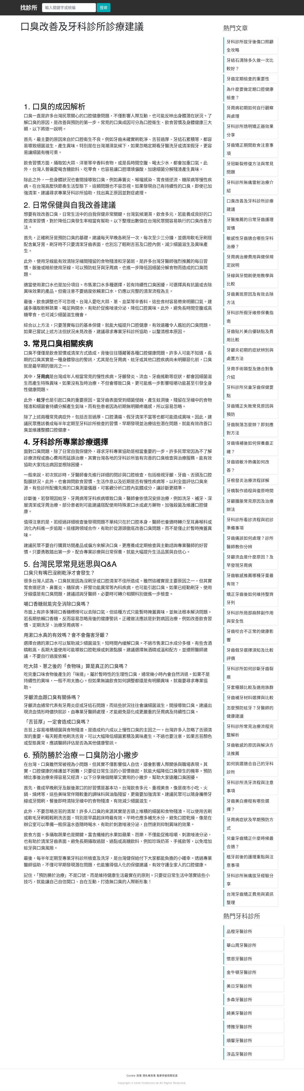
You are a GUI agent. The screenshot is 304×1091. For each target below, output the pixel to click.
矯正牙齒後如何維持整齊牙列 (250, 598)
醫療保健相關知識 (167, 1075)
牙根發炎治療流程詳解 (248, 480)
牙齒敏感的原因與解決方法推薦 (250, 749)
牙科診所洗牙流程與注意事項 (250, 786)
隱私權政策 (149, 1075)
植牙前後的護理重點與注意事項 (250, 861)
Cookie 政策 (134, 1075)
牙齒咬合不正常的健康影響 (250, 635)
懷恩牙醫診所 (239, 958)
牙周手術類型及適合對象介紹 (250, 372)
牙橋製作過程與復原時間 (250, 490)
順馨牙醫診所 (239, 1040)
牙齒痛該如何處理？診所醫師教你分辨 (250, 542)
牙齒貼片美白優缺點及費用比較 (250, 335)
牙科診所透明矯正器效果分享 (250, 130)
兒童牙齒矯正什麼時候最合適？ (250, 842)
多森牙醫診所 (239, 999)
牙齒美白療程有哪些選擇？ (248, 805)
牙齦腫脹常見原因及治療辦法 (250, 505)
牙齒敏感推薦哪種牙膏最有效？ (250, 579)
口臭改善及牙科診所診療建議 (250, 205)
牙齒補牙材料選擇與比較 (250, 697)
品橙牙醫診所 (239, 931)
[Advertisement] (118, 67)
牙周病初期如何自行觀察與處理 (250, 112)
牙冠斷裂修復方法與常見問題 (250, 167)
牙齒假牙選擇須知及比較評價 (250, 654)
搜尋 (103, 7)
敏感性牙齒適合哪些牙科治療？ (250, 242)
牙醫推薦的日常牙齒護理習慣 (250, 223)
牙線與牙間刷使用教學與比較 (250, 279)
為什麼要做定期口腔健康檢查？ (250, 93)
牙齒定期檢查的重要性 (248, 79)
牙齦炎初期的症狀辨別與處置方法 (250, 354)
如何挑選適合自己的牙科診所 (250, 767)
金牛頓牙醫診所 (241, 972)
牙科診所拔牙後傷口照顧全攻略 (250, 45)
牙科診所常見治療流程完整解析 (250, 730)
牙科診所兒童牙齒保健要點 (250, 391)
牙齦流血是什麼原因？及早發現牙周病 (250, 561)
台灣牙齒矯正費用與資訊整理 (250, 898)
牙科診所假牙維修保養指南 (250, 316)
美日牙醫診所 (239, 986)
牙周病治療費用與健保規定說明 (250, 261)
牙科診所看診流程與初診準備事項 (250, 523)
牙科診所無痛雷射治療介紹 (250, 186)
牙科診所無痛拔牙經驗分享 (250, 879)
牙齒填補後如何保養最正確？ (250, 447)
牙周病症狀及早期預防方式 (250, 823)
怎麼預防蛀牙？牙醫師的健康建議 (250, 712)
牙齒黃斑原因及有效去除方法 (250, 298)
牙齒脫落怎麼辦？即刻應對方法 (250, 428)
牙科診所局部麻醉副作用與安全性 (250, 617)
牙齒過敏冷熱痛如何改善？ (248, 466)
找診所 (28, 7)
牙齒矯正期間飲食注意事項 (250, 149)
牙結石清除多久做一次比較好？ (250, 64)
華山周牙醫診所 (241, 945)
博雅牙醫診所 (239, 1026)
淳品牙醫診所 (239, 1054)
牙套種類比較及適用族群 (250, 687)
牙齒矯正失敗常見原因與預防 (250, 410)
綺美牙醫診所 (239, 1013)
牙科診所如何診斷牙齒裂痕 (250, 672)
